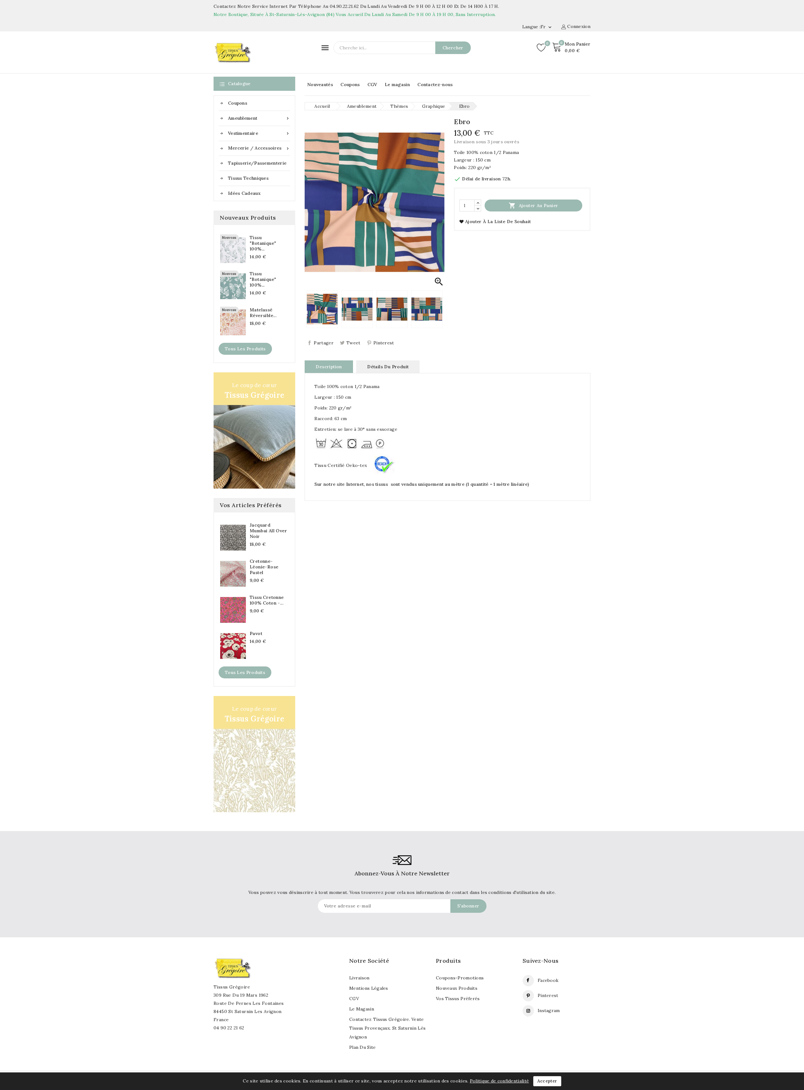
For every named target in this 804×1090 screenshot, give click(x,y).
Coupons (350, 84)
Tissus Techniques (248, 178)
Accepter (547, 1081)
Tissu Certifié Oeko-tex (341, 465)
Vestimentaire (259, 133)
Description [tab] (329, 367)
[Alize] (254, 754)
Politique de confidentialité (499, 1081)
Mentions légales (368, 988)
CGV (372, 84)
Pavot (256, 633)
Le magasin (397, 84)
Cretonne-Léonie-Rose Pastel (264, 566)
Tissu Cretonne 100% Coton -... (267, 600)
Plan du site (362, 1047)
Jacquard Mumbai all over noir (268, 530)
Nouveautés (320, 84)
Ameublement (259, 118)
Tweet (353, 343)
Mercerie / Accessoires (259, 148)
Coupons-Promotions (460, 978)
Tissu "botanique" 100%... (263, 243)
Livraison (359, 978)
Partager (323, 343)
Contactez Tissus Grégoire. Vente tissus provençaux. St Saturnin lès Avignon (387, 1028)
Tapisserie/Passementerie (257, 163)
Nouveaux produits (456, 988)
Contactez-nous (435, 84)
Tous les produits (245, 349)
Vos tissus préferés (458, 998)
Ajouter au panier (533, 205)
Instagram (549, 1010)
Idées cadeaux (244, 193)
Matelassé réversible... (263, 312)
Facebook (548, 980)
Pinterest (383, 343)
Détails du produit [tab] (388, 367)
